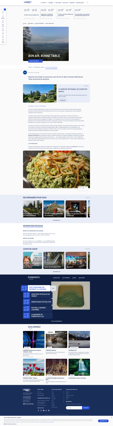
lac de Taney (49, 122)
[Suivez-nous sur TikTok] (46, 411)
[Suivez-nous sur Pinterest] (49, 411)
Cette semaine (66, 277)
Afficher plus (56, 220)
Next (86, 188)
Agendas (51, 2)
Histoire (67, 391)
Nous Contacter (40, 393)
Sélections (58, 2)
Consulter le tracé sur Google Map (37, 106)
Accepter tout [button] (103, 420)
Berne (53, 402)
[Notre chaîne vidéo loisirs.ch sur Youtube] (44, 411)
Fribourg (53, 397)
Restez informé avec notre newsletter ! (73, 404)
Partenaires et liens (70, 395)
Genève (53, 395)
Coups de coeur (80, 2)
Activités (43, 2)
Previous (80, 188)
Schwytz (53, 405)
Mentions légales (40, 395)
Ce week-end (56, 277)
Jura (52, 400)
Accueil (24, 23)
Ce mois (74, 277)
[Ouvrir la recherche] (87, 2)
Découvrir (62, 100)
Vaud (53, 391)
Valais (53, 393)
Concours (72, 2)
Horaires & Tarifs (39, 67)
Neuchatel (54, 398)
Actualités (65, 2)
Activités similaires (51, 67)
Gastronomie (30, 23)
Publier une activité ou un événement (41, 403)
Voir (53, 288)
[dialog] (56, 421)
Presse (67, 393)
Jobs (67, 398)
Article (30, 67)
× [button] (111, 417)
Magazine (68, 397)
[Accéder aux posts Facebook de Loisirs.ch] (38, 411)
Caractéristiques (34, 60)
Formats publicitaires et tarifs (43, 400)
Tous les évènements (56, 321)
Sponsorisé (86, 85)
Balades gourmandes (39, 23)
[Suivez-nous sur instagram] (41, 411)
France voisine (54, 407)
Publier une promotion (41, 405)
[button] (50, 424)
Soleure (53, 403)
